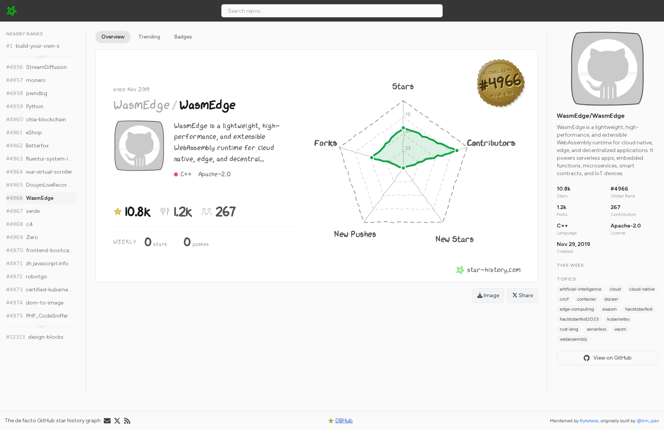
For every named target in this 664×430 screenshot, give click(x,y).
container (586, 299)
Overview (112, 36)
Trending (149, 36)
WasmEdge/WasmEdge (591, 115)
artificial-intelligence (580, 289)
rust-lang (569, 329)
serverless (596, 329)
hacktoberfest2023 (579, 319)
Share (525, 295)
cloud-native (642, 289)
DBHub (344, 420)
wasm (620, 329)
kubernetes (618, 319)
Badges (183, 36)
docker (611, 299)
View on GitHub (612, 358)
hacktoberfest (638, 309)
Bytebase (589, 420)
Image (491, 295)
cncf (564, 299)
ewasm (610, 309)
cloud (615, 289)
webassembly (573, 339)
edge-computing (577, 309)
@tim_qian (648, 420)
